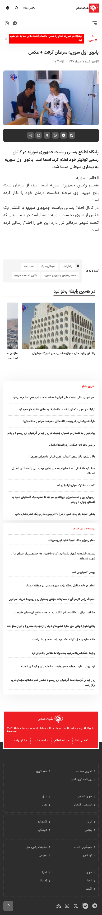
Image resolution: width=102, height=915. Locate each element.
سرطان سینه (48, 266)
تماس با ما (81, 741)
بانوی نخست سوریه (25, 275)
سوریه (81, 178)
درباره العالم (61, 741)
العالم (94, 178)
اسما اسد (28, 266)
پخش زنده (20, 741)
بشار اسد (67, 266)
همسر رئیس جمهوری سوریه (60, 275)
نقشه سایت (40, 741)
